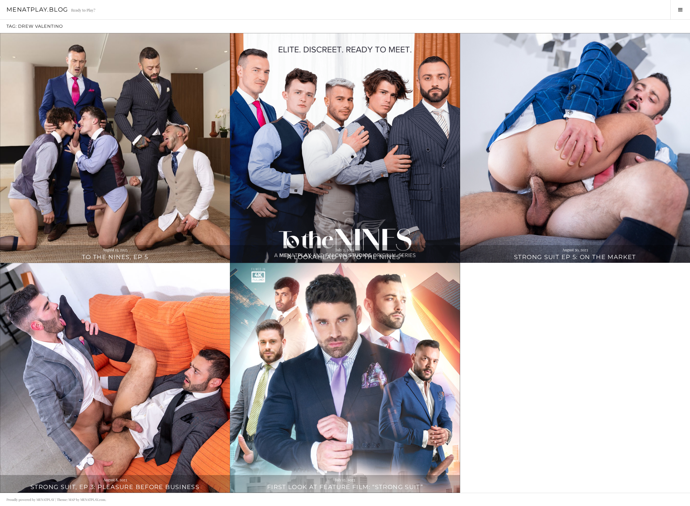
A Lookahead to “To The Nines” (345, 257)
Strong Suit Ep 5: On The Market (575, 257)
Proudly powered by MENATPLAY (30, 499)
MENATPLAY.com (92, 499)
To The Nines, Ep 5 (115, 257)
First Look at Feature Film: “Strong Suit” (345, 487)
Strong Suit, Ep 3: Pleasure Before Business (114, 487)
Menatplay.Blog (37, 9)
